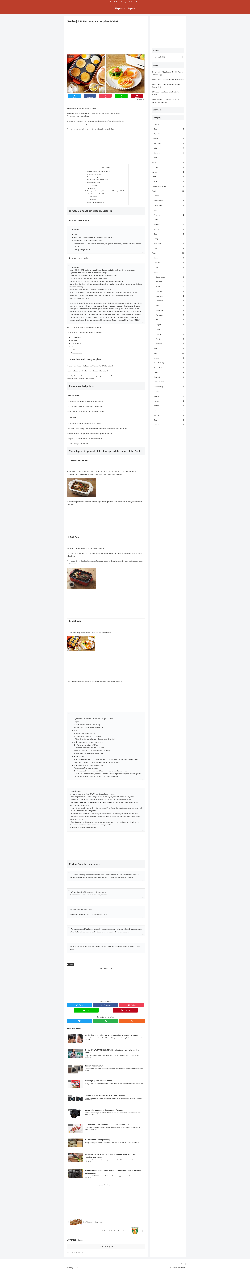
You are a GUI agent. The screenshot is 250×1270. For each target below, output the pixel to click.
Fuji (170, 267)
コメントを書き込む (105, 1246)
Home (182, 1264)
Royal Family (169, 386)
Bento (169, 248)
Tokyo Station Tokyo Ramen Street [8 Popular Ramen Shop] (167, 73)
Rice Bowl (169, 243)
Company (168, 124)
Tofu (169, 210)
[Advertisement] (106, 38)
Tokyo (169, 272)
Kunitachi (170, 344)
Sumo (169, 181)
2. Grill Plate (93, 196)
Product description (94, 177)
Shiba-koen (170, 310)
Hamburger (169, 205)
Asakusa (170, 282)
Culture (168, 353)
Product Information (94, 174)
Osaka (169, 258)
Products (71, 964)
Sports (168, 177)
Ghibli (169, 167)
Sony (169, 129)
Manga (168, 172)
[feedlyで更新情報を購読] (105, 1021)
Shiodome (170, 301)
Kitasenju (170, 320)
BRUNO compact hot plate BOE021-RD (99, 171)
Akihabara (170, 315)
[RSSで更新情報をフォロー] (132, 1021)
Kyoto (169, 348)
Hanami (169, 401)
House (169, 391)
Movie (168, 162)
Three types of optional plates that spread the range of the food (106, 191)
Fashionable (93, 185)
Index (103, 167)
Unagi (169, 239)
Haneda (170, 286)
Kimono (169, 396)
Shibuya (170, 291)
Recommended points (93, 182)
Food (168, 191)
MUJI (169, 148)
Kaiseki (169, 229)
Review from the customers (95, 202)
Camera (169, 153)
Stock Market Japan (168, 186)
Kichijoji (170, 339)
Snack (169, 220)
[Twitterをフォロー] (79, 1021)
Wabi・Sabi (169, 367)
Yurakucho (170, 296)
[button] (182, 57)
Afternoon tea (169, 200)
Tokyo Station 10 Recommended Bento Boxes (168, 79)
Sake (169, 420)
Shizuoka (169, 263)
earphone (169, 143)
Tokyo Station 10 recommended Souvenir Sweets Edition (166, 86)
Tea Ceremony (169, 363)
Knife (169, 158)
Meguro (170, 325)
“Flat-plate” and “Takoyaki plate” (98, 179)
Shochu (169, 425)
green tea (169, 415)
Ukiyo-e (169, 358)
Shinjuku (170, 334)
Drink (168, 410)
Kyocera (169, 134)
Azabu (170, 305)
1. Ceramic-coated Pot (97, 194)
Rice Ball (169, 215)
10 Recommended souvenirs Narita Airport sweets (166, 93)
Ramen (169, 196)
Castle (169, 372)
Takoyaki (169, 224)
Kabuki (169, 406)
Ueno (170, 329)
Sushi (169, 234)
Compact (92, 188)
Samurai (169, 377)
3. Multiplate (92, 199)
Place (168, 253)
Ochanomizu (170, 277)
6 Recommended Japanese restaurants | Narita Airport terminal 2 (166, 101)
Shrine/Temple (169, 382)
